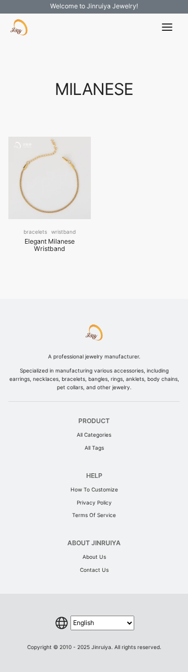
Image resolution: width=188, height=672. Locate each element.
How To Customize (94, 489)
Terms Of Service (94, 515)
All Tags (94, 448)
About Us (94, 557)
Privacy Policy (94, 502)
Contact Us (94, 570)
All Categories (94, 434)
